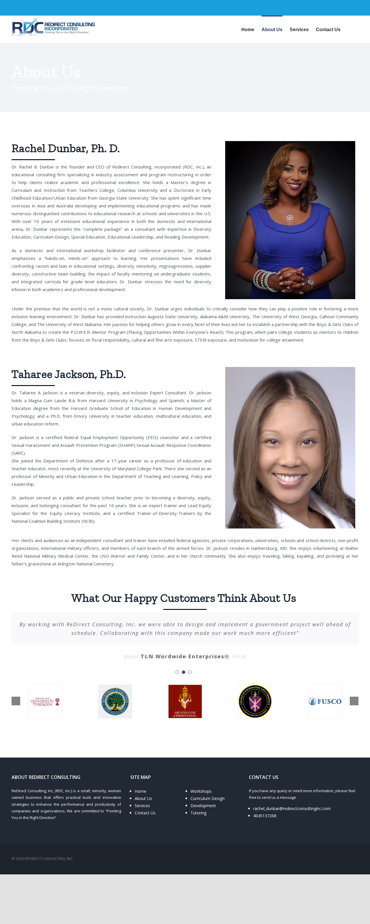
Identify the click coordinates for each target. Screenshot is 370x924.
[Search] (349, 29)
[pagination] (177, 672)
